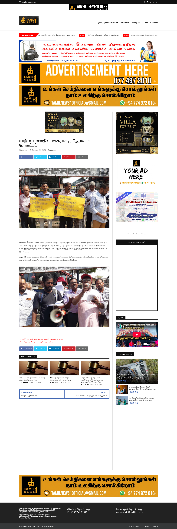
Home (130, 526)
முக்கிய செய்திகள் (110, 23)
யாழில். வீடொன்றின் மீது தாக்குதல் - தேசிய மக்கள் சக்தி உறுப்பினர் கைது (129, 35)
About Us (138, 526)
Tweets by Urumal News (137, 234)
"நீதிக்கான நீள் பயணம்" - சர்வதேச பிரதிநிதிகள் (77, 35)
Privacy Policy (136, 23)
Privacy (146, 526)
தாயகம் (56, 35)
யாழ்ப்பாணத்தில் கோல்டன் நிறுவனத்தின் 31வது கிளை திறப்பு (42, 339)
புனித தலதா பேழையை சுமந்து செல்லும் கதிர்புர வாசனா (40, 342)
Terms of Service (151, 23)
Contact (155, 526)
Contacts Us (124, 23)
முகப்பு (100, 23)
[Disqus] (64, 436)
